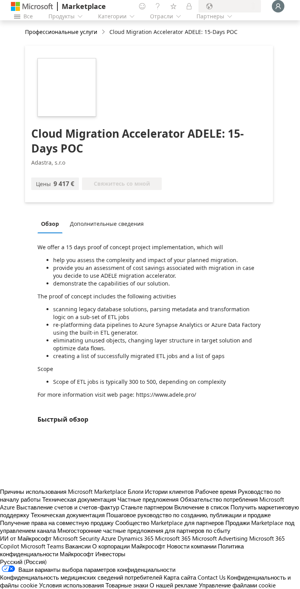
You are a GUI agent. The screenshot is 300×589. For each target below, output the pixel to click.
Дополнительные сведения (107, 223)
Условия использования (71, 585)
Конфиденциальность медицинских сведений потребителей (81, 577)
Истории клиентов (169, 491)
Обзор (50, 223)
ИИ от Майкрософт (26, 538)
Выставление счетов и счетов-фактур (67, 507)
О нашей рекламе (173, 585)
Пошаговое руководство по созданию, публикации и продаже (188, 515)
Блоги (135, 491)
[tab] (52, 223)
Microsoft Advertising (220, 538)
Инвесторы (110, 554)
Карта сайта (180, 577)
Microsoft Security (76, 538)
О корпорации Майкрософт (128, 546)
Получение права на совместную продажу (57, 523)
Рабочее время (215, 491)
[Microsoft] (32, 6)
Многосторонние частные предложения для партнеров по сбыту (143, 530)
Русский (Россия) (23, 562)
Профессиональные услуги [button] (61, 31)
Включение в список (201, 507)
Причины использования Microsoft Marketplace (63, 491)
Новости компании (191, 546)
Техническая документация (79, 499)
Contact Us (211, 577)
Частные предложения (148, 499)
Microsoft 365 (173, 538)
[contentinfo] (104, 32)
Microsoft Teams (42, 546)
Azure (108, 538)
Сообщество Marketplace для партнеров (169, 523)
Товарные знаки (126, 585)
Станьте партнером (147, 507)
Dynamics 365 (136, 538)
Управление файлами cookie (237, 585)
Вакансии (78, 546)
